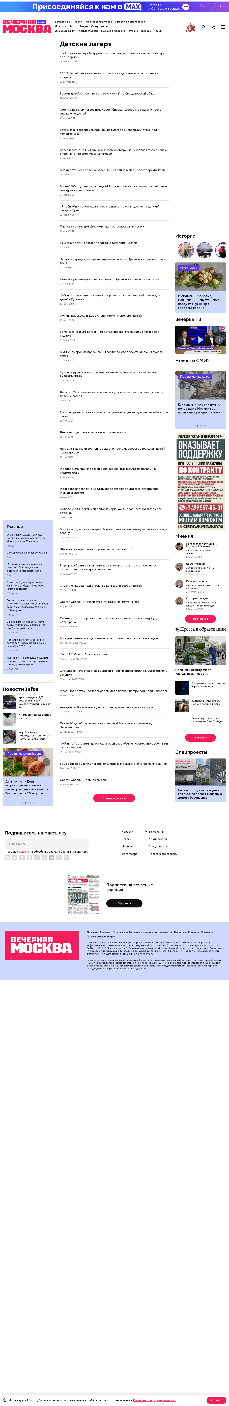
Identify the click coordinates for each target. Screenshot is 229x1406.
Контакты (207, 932)
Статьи (126, 839)
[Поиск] (204, 27)
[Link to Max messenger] (7, 857)
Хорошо (216, 1400)
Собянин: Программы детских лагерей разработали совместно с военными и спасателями (114, 745)
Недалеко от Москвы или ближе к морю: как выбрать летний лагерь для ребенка (111, 511)
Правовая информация (101, 936)
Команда (193, 932)
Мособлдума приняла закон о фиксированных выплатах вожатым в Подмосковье (108, 470)
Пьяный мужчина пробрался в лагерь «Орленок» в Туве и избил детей (109, 279)
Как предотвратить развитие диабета (200, 385)
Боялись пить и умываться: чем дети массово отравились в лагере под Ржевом (110, 333)
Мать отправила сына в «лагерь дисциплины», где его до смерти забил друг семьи (114, 414)
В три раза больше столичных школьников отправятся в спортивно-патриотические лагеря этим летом (108, 567)
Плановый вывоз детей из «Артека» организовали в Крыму (102, 226)
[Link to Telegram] (44, 857)
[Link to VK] (14, 857)
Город (10, 545)
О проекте (201, 737)
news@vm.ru (146, 953)
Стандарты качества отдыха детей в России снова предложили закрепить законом (113, 672)
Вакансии (180, 932)
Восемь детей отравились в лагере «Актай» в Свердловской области (109, 93)
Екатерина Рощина (197, 598)
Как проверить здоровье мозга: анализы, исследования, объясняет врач (200, 276)
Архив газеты (158, 839)
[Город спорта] (190, 27)
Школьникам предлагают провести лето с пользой (96, 549)
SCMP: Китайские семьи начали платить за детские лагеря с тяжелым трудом (109, 75)
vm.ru (193, 948)
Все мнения (200, 618)
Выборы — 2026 (151, 31)
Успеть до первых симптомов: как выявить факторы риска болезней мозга (200, 300)
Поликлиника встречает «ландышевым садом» (193, 672)
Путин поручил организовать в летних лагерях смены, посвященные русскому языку (108, 374)
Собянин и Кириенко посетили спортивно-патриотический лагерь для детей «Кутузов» (110, 297)
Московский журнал (98, 21)
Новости (60, 26)
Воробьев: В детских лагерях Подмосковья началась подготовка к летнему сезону (113, 531)
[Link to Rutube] (59, 857)
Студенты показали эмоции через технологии (208, 685)
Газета (77, 21)
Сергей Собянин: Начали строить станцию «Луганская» (99, 602)
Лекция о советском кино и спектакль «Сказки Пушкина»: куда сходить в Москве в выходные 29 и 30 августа (27, 605)
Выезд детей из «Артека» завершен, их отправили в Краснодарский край (112, 170)
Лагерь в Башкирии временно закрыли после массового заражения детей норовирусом (112, 450)
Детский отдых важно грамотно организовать (93, 432)
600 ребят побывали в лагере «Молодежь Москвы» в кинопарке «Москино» (114, 764)
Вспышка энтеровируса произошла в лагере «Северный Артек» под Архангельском (108, 132)
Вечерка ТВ (62, 21)
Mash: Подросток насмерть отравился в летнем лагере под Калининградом (114, 691)
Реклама (105, 932)
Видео (84, 26)
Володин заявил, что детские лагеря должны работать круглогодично (110, 638)
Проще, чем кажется (195, 376)
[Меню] (223, 27)
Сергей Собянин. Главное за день (27, 552)
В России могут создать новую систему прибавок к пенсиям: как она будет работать (26, 625)
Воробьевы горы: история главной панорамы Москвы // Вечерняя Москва (204, 250)
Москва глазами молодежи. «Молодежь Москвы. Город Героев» (200, 340)
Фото (72, 26)
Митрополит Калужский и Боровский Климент (201, 545)
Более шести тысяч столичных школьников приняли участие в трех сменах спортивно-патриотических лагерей (113, 152)
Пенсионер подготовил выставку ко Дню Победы (207, 720)
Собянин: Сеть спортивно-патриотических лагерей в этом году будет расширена (110, 620)
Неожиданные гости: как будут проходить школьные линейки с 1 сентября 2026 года (26, 643)
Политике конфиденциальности (154, 1400)
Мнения (184, 536)
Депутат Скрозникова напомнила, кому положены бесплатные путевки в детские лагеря (111, 394)
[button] (9, 762)
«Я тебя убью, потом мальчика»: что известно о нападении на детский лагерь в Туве (110, 208)
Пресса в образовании (130, 21)
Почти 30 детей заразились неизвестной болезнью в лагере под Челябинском (106, 725)
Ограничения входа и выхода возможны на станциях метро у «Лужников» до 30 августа (26, 538)
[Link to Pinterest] (66, 857)
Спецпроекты (100, 26)
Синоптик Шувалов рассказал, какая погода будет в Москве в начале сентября (26, 586)
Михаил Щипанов (196, 581)
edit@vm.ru (93, 953)
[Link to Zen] (29, 857)
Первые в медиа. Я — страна (119, 31)
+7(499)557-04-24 (190, 950)
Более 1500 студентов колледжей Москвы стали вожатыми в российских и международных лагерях (113, 188)
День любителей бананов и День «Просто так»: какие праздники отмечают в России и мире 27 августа (27, 787)
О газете (92, 932)
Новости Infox (21, 689)
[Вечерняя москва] (42, 945)
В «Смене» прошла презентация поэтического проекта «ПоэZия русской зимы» (112, 354)
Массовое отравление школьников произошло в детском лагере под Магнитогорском (109, 491)
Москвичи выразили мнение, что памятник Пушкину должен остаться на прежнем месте (26, 568)
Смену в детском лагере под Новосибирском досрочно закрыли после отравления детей (110, 111)
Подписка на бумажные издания (133, 932)
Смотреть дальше (114, 798)
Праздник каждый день (24, 753)
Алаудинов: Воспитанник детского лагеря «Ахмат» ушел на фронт (107, 707)
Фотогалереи (130, 854)
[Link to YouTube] (37, 857)
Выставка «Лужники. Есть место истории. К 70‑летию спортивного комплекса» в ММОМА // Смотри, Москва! (185, 250)
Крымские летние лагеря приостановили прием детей (98, 243)
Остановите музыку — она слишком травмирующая (201, 604)
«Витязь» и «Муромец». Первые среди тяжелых (205, 702)
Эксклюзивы (188, 268)
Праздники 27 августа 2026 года (28, 762)
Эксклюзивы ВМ (65, 31)
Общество (12, 593)
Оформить (124, 903)
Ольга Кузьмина (196, 564)
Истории (185, 236)
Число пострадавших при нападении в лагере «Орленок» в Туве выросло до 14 (112, 261)
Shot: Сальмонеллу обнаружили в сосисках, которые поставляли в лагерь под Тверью (112, 55)
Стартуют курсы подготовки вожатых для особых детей (101, 585)
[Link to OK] (22, 857)
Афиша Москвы (88, 31)
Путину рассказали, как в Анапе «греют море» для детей (101, 315)
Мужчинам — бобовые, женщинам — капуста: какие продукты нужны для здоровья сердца (27, 661)
